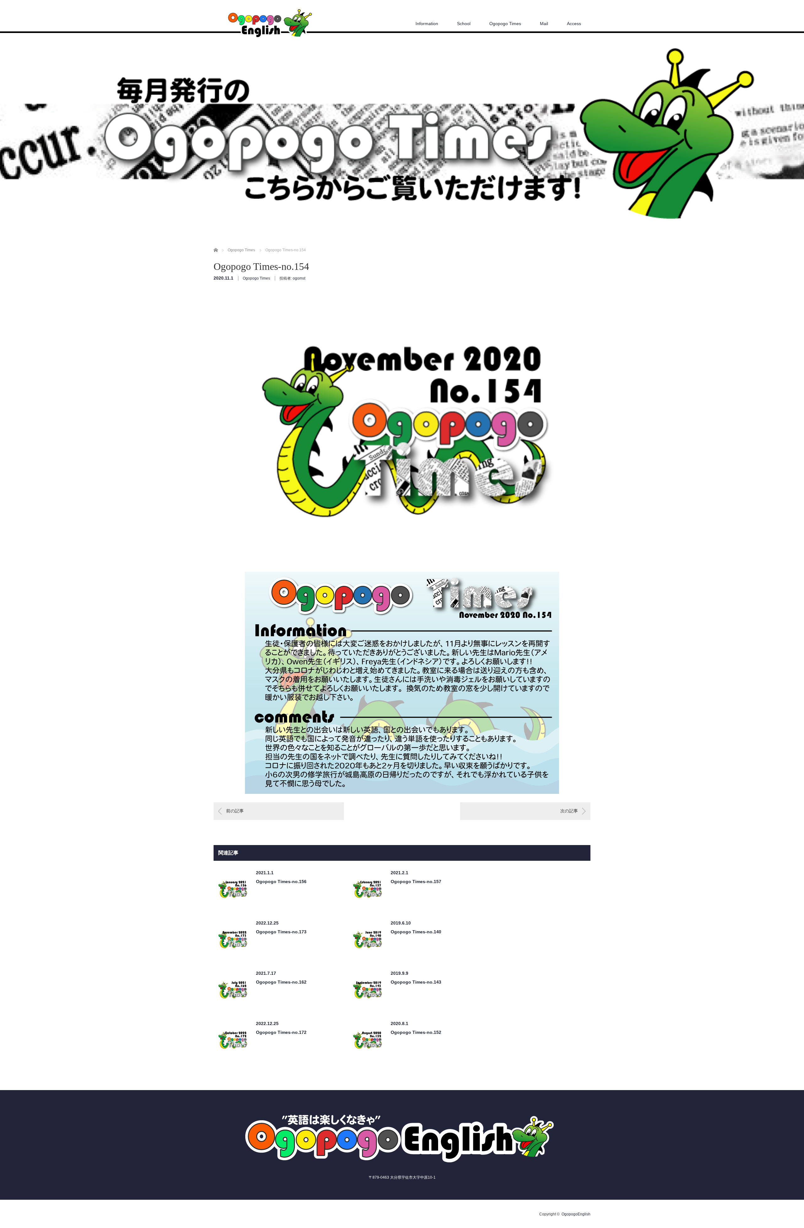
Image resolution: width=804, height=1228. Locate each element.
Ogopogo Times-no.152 (416, 1032)
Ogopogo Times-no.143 (416, 982)
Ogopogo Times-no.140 (416, 931)
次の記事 (569, 810)
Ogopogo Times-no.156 (281, 881)
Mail (544, 23)
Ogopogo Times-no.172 (281, 1032)
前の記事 (235, 810)
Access (574, 23)
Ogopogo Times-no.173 (281, 931)
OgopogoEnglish (576, 1214)
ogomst (299, 278)
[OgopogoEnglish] (269, 25)
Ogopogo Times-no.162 (281, 982)
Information (427, 23)
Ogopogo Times (505, 23)
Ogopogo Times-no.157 (416, 881)
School (463, 23)
